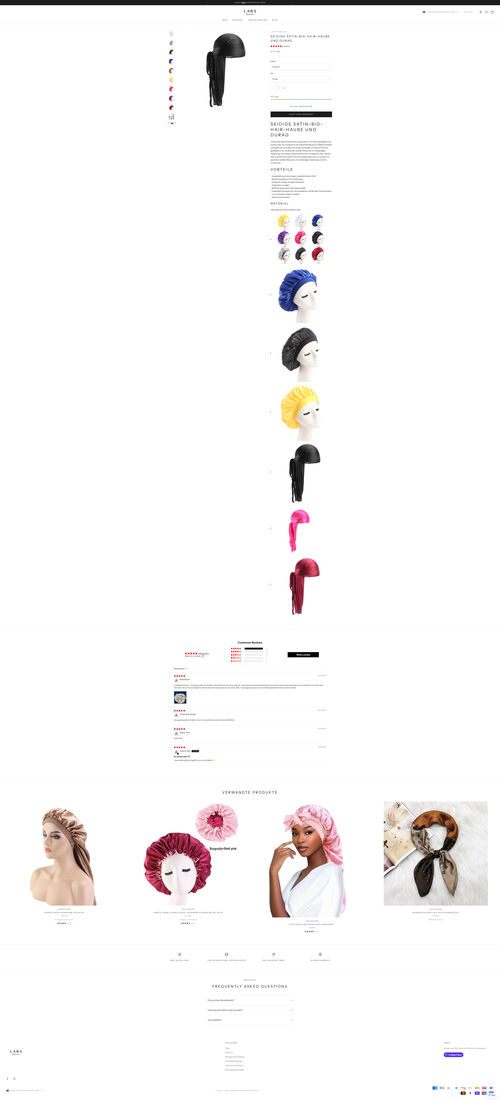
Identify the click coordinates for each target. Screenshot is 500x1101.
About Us (229, 1052)
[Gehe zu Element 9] (171, 108)
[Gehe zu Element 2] (171, 43)
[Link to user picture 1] (180, 697)
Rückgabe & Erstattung (234, 1057)
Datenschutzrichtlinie (234, 1065)
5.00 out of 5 (203, 653)
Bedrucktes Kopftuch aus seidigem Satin (436, 913)
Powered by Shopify (249, 1090)
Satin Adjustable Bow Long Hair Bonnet (311, 924)
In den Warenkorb (301, 106)
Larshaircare (64, 909)
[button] (276, 46)
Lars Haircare (279, 32)
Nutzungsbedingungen (234, 1070)
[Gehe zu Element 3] (171, 52)
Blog (275, 20)
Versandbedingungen (234, 1061)
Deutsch (468, 12)
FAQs (227, 1048)
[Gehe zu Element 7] (171, 89)
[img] (179, 676)
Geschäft (238, 20)
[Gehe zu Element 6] (171, 80)
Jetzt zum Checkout (301, 114)
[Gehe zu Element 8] (171, 99)
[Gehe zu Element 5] (171, 71)
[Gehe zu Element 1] (171, 33)
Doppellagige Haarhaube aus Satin (64, 913)
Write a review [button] (303, 654)
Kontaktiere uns (258, 20)
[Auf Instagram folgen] (14, 1079)
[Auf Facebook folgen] (7, 1079)
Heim (224, 20)
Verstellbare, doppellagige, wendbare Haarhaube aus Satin (188, 913)
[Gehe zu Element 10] (171, 117)
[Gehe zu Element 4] (171, 61)
